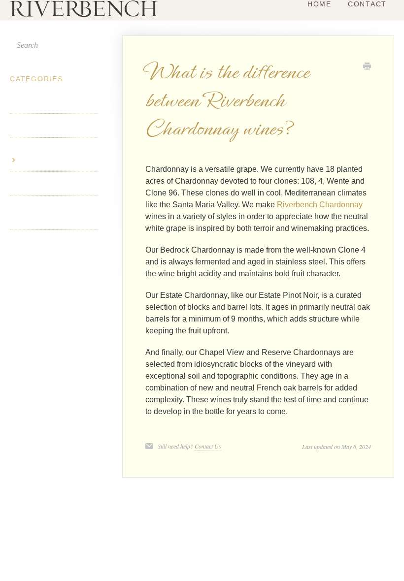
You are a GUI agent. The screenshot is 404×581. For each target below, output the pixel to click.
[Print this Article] (367, 67)
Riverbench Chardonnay (320, 204)
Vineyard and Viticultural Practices (48, 213)
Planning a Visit (38, 101)
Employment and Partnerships (40, 247)
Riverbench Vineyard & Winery (251, 494)
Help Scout (377, 494)
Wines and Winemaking (51, 150)
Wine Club (28, 125)
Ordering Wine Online (49, 184)
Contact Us (208, 446)
